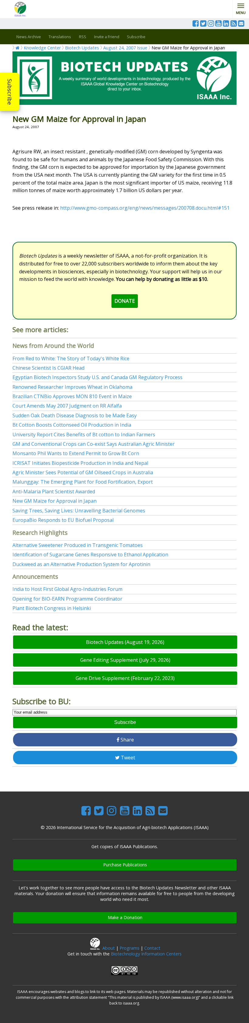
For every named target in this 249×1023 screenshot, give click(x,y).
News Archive (28, 36)
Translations (60, 36)
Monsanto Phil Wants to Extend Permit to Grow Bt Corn (75, 453)
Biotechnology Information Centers (146, 954)
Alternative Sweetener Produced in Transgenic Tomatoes (77, 545)
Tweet (127, 757)
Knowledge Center (42, 48)
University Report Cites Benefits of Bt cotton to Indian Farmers (83, 434)
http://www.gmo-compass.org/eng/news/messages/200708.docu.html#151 (145, 208)
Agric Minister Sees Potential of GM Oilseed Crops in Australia (82, 472)
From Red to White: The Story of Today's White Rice (70, 358)
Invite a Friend (106, 36)
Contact (152, 948)
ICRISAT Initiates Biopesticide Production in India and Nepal (80, 463)
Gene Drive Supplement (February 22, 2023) (125, 678)
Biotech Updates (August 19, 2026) (125, 642)
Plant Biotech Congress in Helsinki (51, 608)
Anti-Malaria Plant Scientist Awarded (53, 491)
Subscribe (9, 92)
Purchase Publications (125, 865)
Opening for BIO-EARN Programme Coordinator (67, 598)
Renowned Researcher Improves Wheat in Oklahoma (72, 387)
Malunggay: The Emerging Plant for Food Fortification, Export (82, 481)
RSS (82, 36)
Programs (129, 948)
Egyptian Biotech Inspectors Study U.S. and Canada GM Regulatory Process (97, 377)
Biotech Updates (82, 48)
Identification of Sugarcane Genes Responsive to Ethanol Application (90, 554)
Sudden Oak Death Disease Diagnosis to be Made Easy (74, 415)
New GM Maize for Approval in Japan (54, 501)
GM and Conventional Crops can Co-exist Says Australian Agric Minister (93, 444)
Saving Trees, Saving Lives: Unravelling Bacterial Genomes (78, 510)
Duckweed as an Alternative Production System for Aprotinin (81, 564)
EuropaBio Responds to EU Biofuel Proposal (63, 520)
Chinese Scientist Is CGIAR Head (48, 368)
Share (126, 739)
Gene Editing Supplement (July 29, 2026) (125, 660)
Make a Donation (125, 917)
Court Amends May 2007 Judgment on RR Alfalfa (67, 405)
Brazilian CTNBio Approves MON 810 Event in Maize (72, 396)
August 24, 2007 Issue (125, 48)
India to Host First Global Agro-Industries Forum (67, 589)
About (108, 948)
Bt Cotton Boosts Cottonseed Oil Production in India (71, 425)
